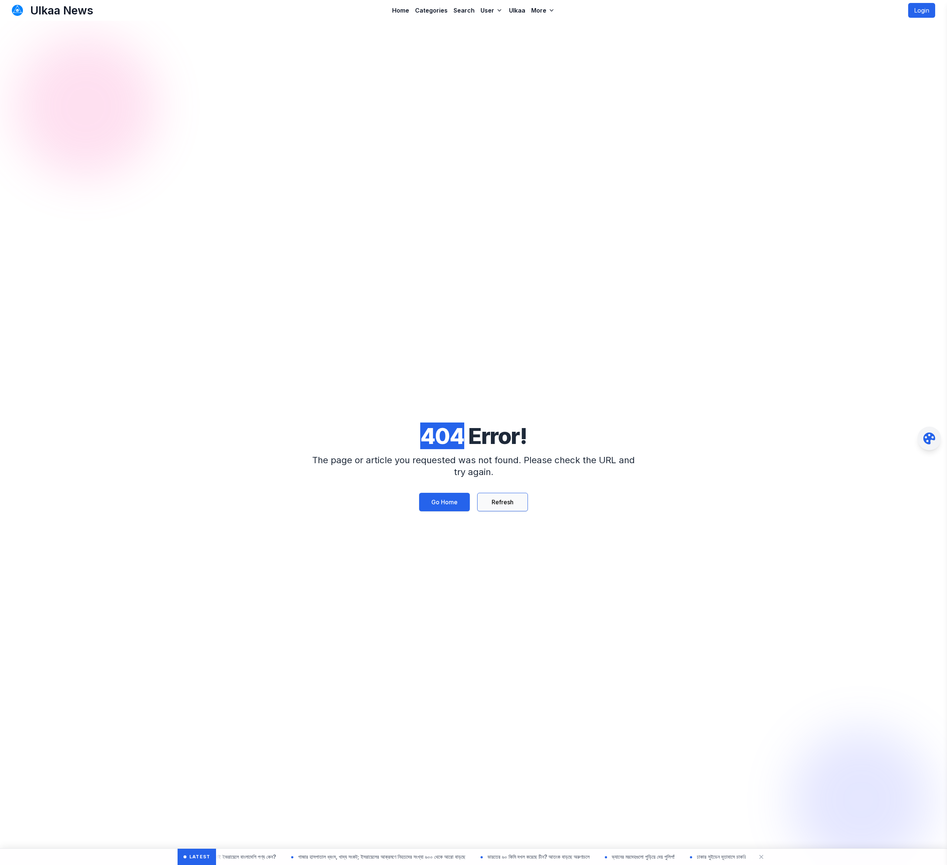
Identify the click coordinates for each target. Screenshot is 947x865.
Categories (431, 10)
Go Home (444, 502)
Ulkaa (517, 10)
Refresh (502, 502)
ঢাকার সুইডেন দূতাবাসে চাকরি (687, 857)
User (487, 10)
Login (921, 10)
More (538, 10)
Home (400, 10)
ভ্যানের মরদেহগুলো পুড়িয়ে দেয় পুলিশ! (609, 857)
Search (464, 10)
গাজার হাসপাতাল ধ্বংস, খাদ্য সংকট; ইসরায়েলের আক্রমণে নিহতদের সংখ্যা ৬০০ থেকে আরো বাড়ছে (347, 857)
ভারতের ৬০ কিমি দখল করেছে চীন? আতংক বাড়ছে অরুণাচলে (504, 857)
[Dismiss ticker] (761, 857)
